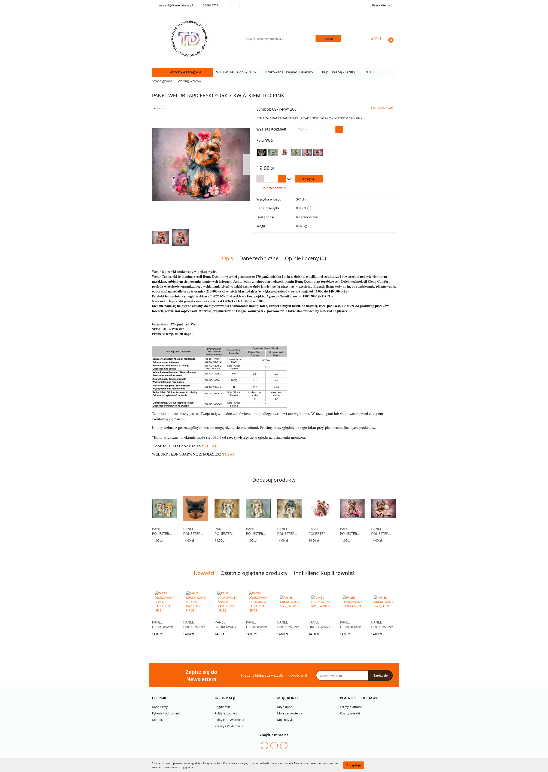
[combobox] (319, 129)
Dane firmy (160, 707)
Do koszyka (306, 179)
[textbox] (315, 129)
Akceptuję (354, 765)
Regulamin (222, 707)
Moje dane (284, 707)
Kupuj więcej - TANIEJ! (339, 72)
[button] (159, 698)
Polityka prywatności (229, 720)
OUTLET (371, 72)
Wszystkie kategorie (185, 72)
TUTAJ (228, 454)
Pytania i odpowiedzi (167, 713)
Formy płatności (351, 707)
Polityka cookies (226, 713)
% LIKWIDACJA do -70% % (236, 72)
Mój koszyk (285, 720)
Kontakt (157, 720)
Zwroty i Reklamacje (229, 726)
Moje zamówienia (289, 713)
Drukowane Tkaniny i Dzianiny (289, 72)
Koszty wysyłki (350, 713)
